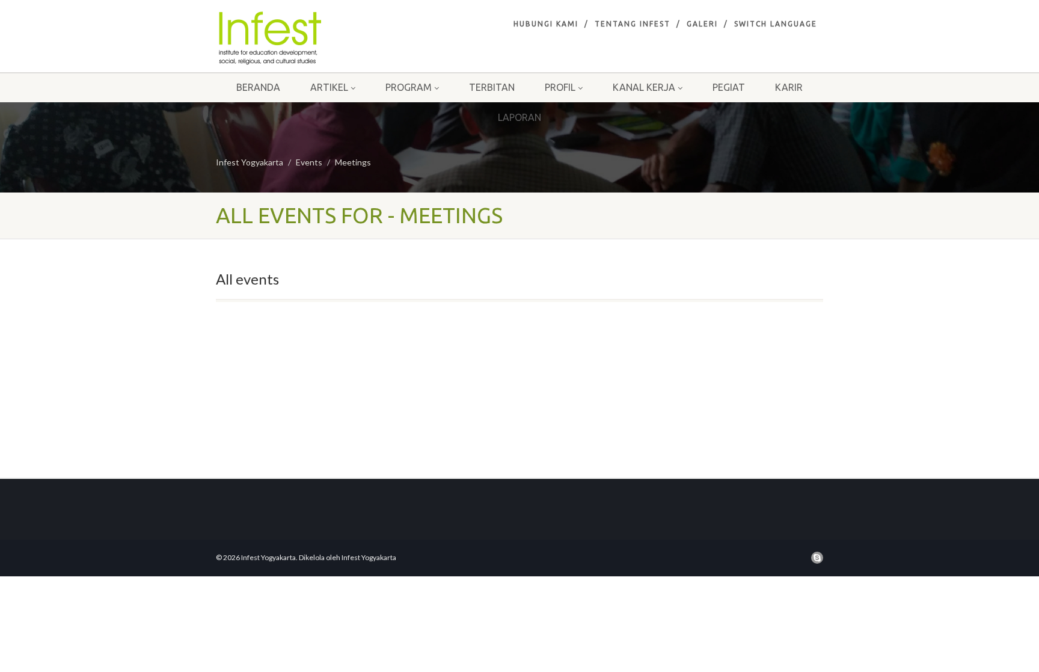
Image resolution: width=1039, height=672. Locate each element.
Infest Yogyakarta (249, 162)
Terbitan (492, 87)
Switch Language (775, 24)
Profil (560, 87)
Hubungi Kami (545, 24)
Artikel (329, 87)
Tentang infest (632, 24)
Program (408, 87)
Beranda (258, 87)
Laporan (519, 117)
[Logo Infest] (311, 38)
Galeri (702, 24)
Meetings (353, 162)
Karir (789, 87)
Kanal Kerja (644, 87)
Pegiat (729, 87)
